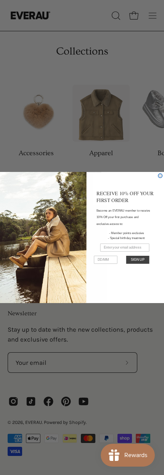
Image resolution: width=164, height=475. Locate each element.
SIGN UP (138, 259)
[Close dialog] (160, 175)
